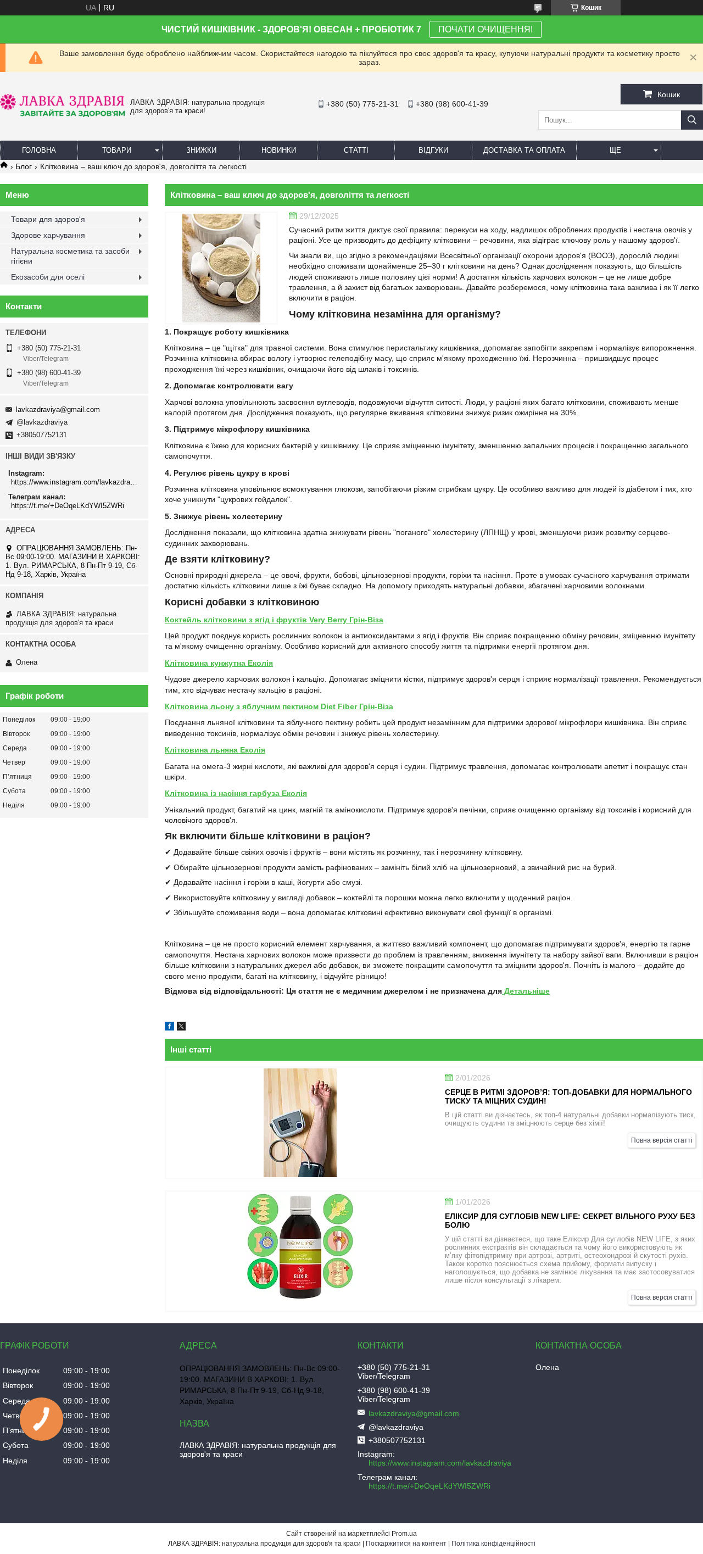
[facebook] (169, 1027)
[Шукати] (692, 120)
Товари (116, 150)
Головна (39, 150)
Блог (23, 166)
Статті (356, 150)
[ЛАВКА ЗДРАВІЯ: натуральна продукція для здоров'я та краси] (62, 114)
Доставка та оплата (524, 150)
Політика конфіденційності (493, 1543)
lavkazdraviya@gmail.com (58, 409)
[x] (181, 1027)
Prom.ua (404, 1534)
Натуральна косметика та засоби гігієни (70, 256)
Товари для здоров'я (48, 219)
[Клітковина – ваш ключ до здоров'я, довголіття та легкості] (221, 268)
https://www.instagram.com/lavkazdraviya (75, 482)
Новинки (278, 150)
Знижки (201, 150)
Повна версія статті (662, 1140)
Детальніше (526, 991)
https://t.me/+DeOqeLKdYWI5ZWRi (67, 506)
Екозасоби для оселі (48, 276)
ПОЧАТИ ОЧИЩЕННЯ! (485, 29)
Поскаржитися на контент (406, 1543)
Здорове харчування (48, 235)
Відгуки (433, 150)
